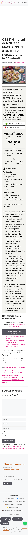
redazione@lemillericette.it (11, 469)
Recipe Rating (6, 395)
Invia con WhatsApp (15, 124)
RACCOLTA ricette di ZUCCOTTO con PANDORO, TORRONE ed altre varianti (13, 380)
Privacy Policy (5, 519)
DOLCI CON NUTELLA (11, 368)
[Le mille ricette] (8, 2)
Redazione (4, 523)
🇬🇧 (20, 501)
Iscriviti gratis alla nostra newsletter (14, 332)
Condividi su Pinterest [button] (15, 127)
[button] (18, 2)
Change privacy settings (14, 514)
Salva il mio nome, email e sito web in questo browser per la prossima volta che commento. (14, 434)
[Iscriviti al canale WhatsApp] (25, 523)
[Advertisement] (14, 23)
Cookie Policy (18, 519)
